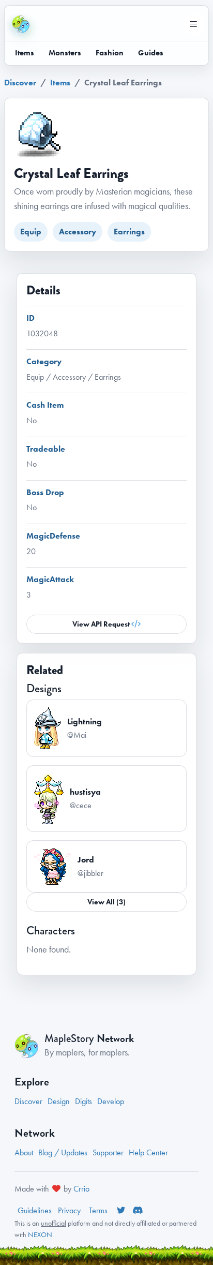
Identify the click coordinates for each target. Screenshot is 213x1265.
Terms (99, 1210)
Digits (83, 1101)
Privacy (70, 1210)
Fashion (110, 53)
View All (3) (106, 901)
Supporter (108, 1152)
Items (24, 53)
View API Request (101, 624)
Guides (150, 53)
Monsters (65, 53)
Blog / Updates (62, 1152)
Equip (30, 231)
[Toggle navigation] (193, 24)
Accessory (77, 231)
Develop (110, 1101)
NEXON (40, 1234)
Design (59, 1101)
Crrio (81, 1188)
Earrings (129, 231)
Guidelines (35, 1210)
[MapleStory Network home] (21, 24)
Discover (20, 82)
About (23, 1152)
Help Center (148, 1152)
